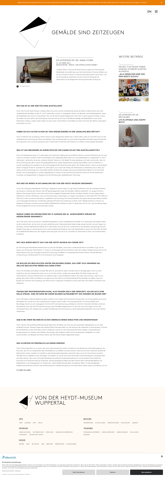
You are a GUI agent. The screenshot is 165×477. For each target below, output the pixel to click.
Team (42, 444)
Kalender (28, 422)
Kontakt (21, 444)
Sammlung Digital (25, 432)
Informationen (88, 422)
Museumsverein (71, 444)
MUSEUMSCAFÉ (125, 422)
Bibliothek (49, 444)
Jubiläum (135, 422)
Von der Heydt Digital (36, 434)
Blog (28, 444)
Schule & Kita (134, 432)
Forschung (49, 432)
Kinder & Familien (122, 432)
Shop (34, 422)
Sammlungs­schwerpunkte (64, 432)
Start (21, 422)
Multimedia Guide (38, 432)
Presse (40, 422)
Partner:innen (59, 444)
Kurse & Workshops (108, 432)
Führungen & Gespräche (92, 432)
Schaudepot (23, 434)
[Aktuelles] (161, 3)
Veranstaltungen (113, 422)
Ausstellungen (100, 422)
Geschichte (35, 444)
